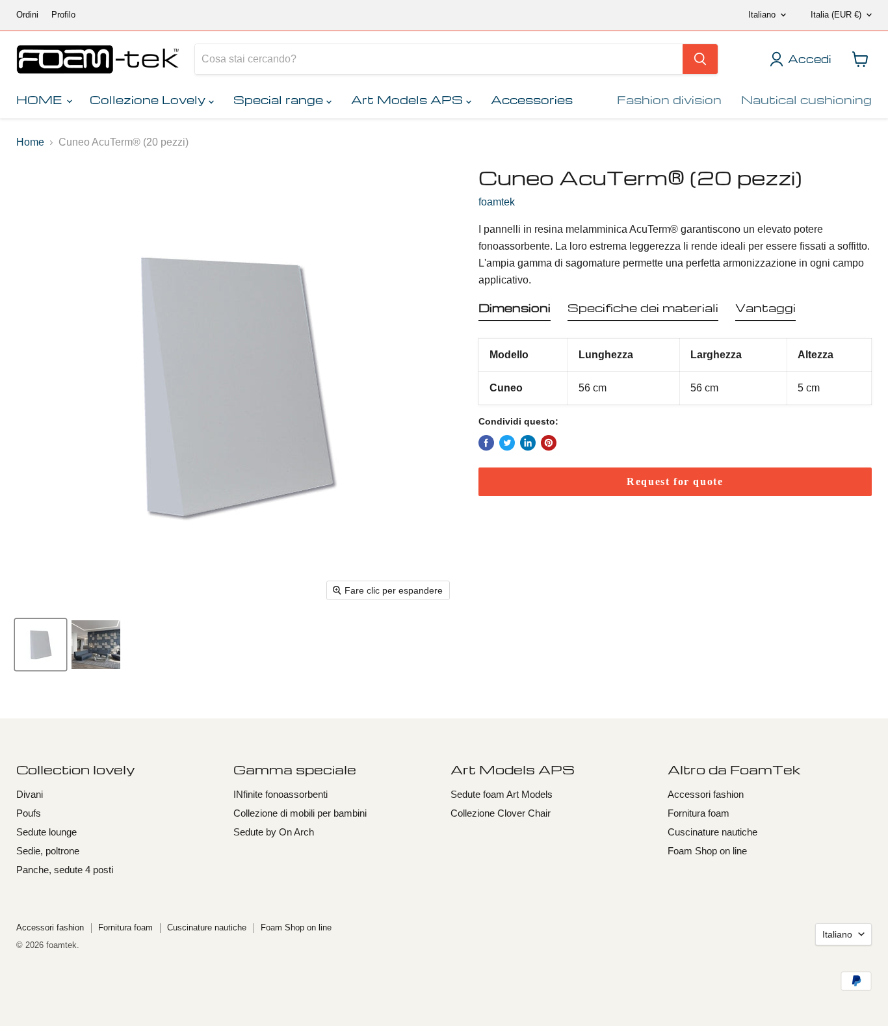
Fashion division (669, 99)
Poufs (28, 813)
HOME (40, 99)
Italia (836, 15)
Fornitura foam (698, 813)
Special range (279, 99)
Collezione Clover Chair (501, 813)
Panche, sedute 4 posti (64, 869)
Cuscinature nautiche (712, 831)
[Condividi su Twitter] (507, 443)
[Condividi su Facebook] (486, 443)
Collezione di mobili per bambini (300, 813)
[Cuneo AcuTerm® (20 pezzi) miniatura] (40, 644)
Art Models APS (408, 99)
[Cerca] (700, 59)
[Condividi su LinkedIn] (528, 443)
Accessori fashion (706, 794)
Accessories (532, 99)
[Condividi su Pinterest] (548, 443)
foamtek (496, 201)
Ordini (27, 15)
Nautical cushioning (806, 99)
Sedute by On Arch (273, 831)
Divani (29, 794)
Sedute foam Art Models (502, 794)
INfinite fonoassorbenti (280, 794)
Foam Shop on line (707, 850)
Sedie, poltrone (47, 850)
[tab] (514, 310)
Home (30, 142)
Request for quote (675, 481)
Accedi (809, 59)
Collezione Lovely (149, 99)
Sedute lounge (46, 831)
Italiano (762, 15)
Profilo (63, 15)
